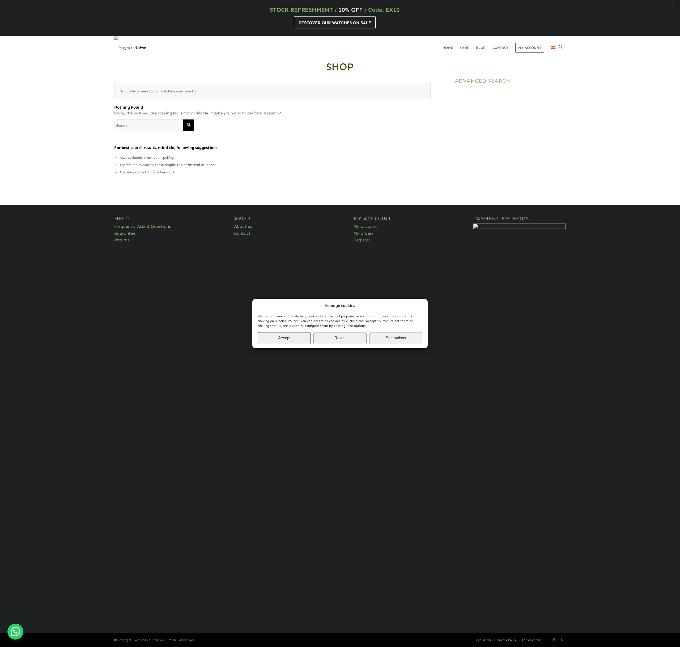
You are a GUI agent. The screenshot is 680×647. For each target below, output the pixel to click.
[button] (671, 6)
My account (365, 226)
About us (243, 226)
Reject (340, 338)
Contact (242, 233)
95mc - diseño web (182, 640)
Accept (284, 338)
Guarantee (124, 233)
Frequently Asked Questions (142, 226)
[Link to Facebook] (554, 640)
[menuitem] (447, 48)
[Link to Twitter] (562, 640)
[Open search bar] (561, 48)
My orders (363, 233)
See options (396, 338)
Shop (340, 67)
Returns (121, 239)
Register (362, 239)
